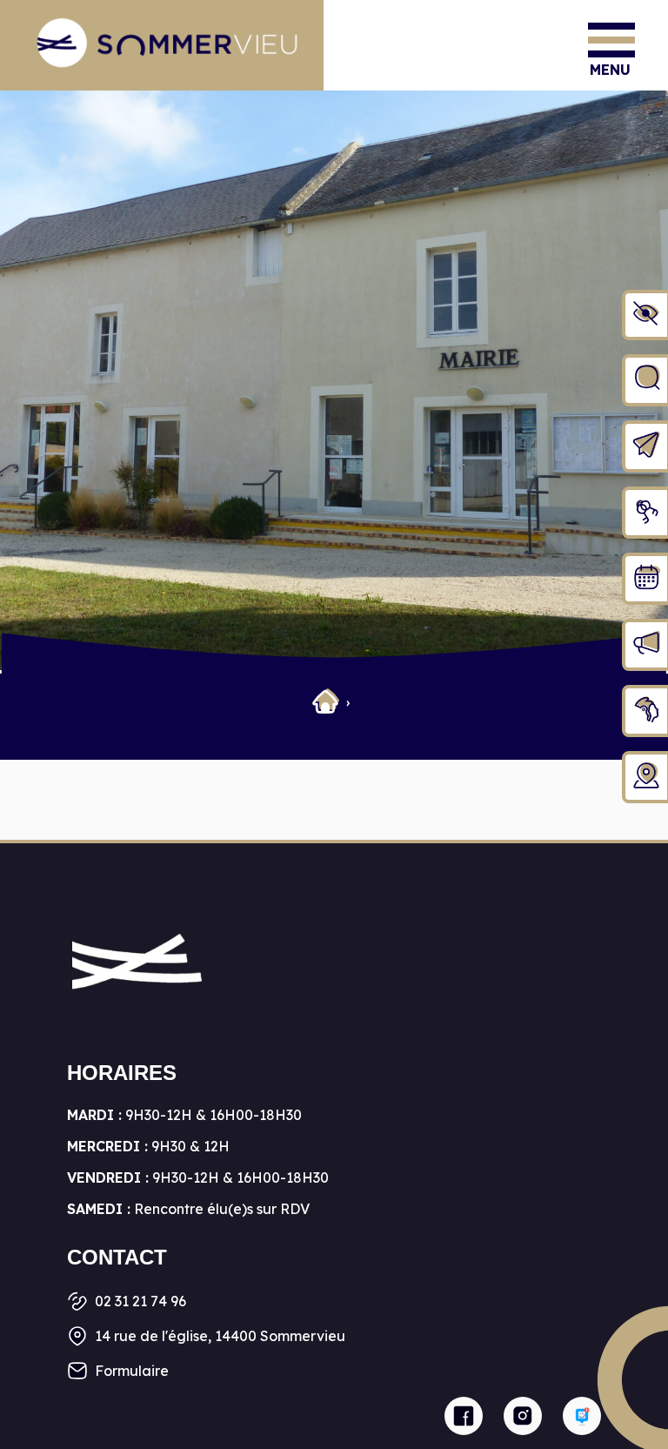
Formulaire (132, 1370)
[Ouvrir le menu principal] (611, 40)
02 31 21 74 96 (140, 1301)
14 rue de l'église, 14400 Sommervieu (220, 1336)
